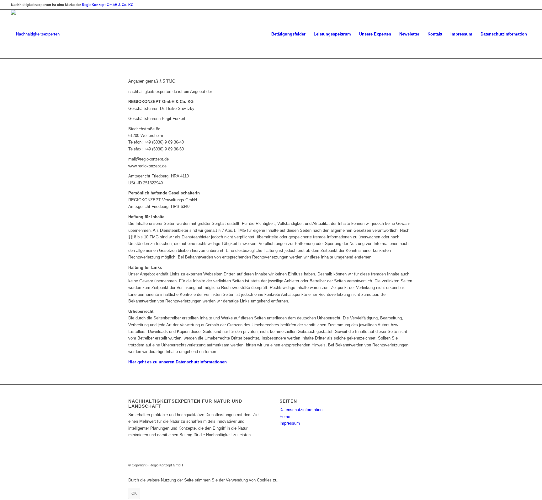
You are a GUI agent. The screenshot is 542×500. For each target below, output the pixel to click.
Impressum (289, 423)
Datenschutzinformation (300, 409)
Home (284, 416)
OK (134, 493)
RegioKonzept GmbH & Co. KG (108, 5)
